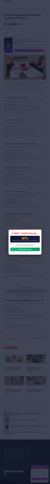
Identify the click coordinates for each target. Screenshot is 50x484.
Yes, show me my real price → (25, 249)
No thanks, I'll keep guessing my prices (25, 252)
